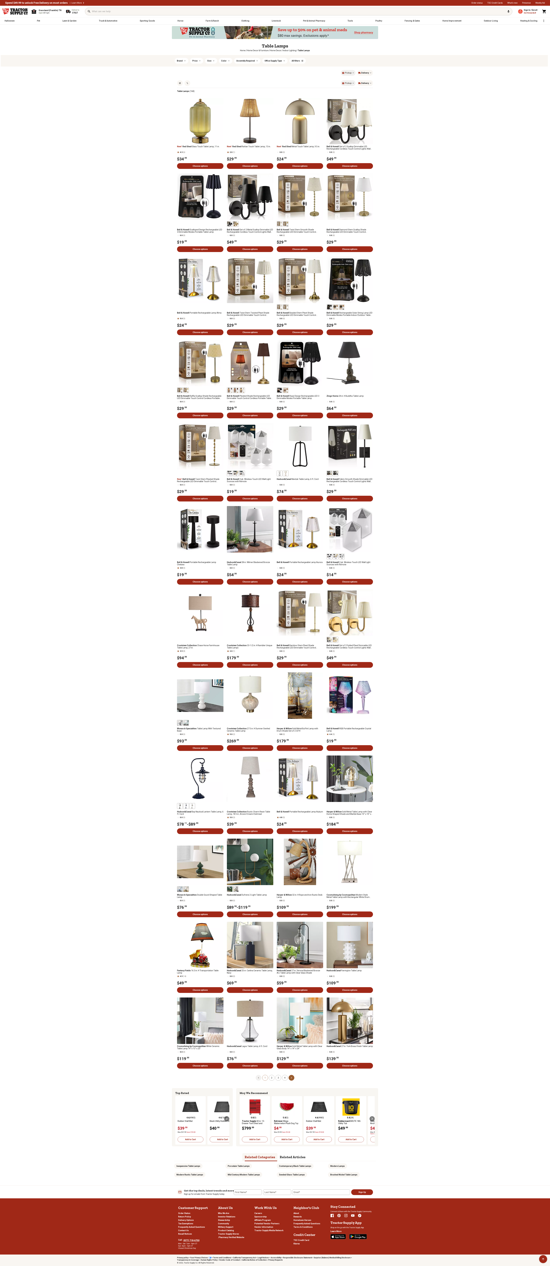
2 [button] (271, 1078)
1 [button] (265, 1078)
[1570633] (279, 473)
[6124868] (230, 224)
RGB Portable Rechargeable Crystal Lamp (349, 729)
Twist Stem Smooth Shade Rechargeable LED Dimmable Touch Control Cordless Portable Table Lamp (296, 231)
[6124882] (279, 390)
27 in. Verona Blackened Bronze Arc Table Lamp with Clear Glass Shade (298, 971)
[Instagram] (346, 1215)
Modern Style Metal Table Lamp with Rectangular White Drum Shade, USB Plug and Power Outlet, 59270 (348, 896)
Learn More (76, 3)
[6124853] (236, 473)
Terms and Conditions (222, 1258)
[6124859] (335, 640)
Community (223, 1223)
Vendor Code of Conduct (229, 1260)
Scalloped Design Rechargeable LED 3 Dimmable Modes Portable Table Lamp (199, 231)
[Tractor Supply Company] (15, 11)
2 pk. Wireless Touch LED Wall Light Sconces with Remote (348, 563)
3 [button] (278, 1078)
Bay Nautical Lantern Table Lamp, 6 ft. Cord (200, 813)
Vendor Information (263, 1227)
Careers (258, 1213)
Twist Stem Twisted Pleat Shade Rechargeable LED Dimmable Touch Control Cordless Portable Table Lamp (248, 314)
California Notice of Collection (254, 1260)
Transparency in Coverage (188, 1260)
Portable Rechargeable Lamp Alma (199, 313)
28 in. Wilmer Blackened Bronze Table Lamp (248, 563)
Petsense (526, 3)
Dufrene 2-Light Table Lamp (247, 895)
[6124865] (279, 224)
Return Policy (184, 1217)
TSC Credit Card (301, 1240)
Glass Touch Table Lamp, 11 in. (198, 146)
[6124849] (242, 390)
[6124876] (279, 307)
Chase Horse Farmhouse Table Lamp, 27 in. (198, 646)
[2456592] (180, 889)
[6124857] (342, 307)
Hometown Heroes (302, 1220)
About (296, 1213)
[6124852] (242, 473)
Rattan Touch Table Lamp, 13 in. (249, 146)
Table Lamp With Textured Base (199, 729)
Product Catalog (226, 1230)
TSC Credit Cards (495, 3)
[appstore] (338, 1236)
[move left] (177, 1118)
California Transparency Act (244, 1258)
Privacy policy (182, 1258)
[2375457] (230, 889)
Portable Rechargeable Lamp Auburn (300, 812)
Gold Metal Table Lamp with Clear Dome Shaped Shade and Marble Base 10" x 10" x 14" (349, 813)
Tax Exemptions (185, 1223)
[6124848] (329, 556)
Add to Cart (190, 1139)
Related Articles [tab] (293, 1157)
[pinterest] (339, 1215)
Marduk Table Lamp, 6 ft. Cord (298, 479)
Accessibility (276, 1258)
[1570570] (180, 806)
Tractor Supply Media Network (268, 1230)
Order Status (184, 1213)
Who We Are (223, 1213)
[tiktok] (359, 1215)
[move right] (226, 1118)
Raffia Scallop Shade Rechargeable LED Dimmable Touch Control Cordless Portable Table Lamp (199, 397)
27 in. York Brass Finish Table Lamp (350, 1046)
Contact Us (183, 1230)
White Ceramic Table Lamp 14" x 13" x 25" (198, 1047)
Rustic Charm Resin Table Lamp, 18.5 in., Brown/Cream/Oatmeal (248, 813)
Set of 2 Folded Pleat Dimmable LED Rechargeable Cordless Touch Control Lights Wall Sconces (349, 646)
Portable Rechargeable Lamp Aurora (300, 562)
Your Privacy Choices (199, 1258)
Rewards (297, 1217)
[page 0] (258, 1077)
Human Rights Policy (209, 1260)
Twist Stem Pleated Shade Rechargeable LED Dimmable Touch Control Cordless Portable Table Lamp (198, 480)
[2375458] (236, 889)
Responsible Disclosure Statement (297, 1258)
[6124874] (329, 473)
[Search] (89, 11)
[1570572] (186, 806)
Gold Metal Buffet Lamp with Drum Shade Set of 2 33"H (297, 729)
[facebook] (332, 1215)
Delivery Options (186, 1220)
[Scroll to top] (543, 1259)
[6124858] (329, 307)
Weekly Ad (540, 3)
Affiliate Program (262, 1220)
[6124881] (286, 390)
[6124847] (342, 556)
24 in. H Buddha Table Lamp (345, 396)
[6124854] (230, 473)
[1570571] (192, 806)
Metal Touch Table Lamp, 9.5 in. (298, 146)
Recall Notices (185, 1234)
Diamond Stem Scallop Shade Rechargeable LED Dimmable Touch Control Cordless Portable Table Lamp (346, 231)
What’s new (512, 3)
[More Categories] (544, 20)
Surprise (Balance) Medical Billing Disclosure (332, 1258)
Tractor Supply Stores (228, 1234)
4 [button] (284, 1078)
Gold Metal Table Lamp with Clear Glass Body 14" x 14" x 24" (299, 1047)
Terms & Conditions (303, 1227)
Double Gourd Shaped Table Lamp (199, 896)
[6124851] (236, 390)
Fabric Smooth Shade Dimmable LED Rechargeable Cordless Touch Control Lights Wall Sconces (349, 480)
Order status (477, 3)
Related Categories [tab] (260, 1157)
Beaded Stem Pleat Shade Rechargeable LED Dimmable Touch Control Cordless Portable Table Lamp (296, 314)
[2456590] (186, 723)
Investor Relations (226, 1217)
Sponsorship (260, 1217)
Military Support (225, 1227)
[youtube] (352, 1215)
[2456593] (186, 889)
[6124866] (286, 224)
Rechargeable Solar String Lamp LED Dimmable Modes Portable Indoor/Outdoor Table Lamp (349, 314)
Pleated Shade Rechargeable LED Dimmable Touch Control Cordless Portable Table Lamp (249, 397)
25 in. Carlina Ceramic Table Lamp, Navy (250, 971)
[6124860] (329, 640)
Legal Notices (263, 1258)
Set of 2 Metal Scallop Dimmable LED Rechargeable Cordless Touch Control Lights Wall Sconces (250, 231)
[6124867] (236, 224)
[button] (83, 3)
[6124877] (286, 307)
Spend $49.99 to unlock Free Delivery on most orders (36, 2)
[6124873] (335, 473)
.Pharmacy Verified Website (231, 1237)
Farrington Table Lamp (344, 970)
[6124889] (180, 390)
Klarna (296, 1243)
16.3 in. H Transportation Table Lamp (198, 971)
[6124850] (230, 390)
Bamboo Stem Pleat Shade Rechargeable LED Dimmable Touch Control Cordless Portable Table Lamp (296, 646)
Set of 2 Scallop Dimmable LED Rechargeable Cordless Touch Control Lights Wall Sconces (349, 147)
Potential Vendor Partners (266, 1223)
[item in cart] (544, 11)
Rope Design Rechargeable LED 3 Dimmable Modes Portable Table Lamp (298, 397)
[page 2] (291, 1077)
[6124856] (335, 307)
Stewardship (224, 1220)
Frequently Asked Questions (191, 1227)
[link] (242, 50)
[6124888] (186, 390)
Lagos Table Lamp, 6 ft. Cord (247, 1046)
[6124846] (335, 556)
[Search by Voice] (508, 11)
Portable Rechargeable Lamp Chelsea (196, 563)
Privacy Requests (275, 1260)
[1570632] (286, 473)
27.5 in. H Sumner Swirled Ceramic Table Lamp (248, 729)
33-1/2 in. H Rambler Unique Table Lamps (249, 646)
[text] (304, 50)
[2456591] (180, 723)
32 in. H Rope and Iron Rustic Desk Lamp (299, 896)
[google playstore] (358, 1236)
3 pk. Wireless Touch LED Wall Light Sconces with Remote (249, 480)
